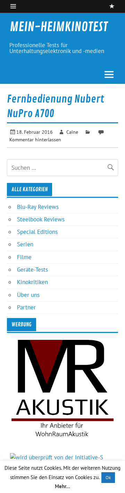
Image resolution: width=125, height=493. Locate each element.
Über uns (28, 295)
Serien (25, 244)
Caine (72, 132)
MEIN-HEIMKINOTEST (59, 27)
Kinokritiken (32, 282)
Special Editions (37, 232)
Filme (24, 257)
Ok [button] (108, 478)
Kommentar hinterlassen (35, 139)
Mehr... (62, 486)
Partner (26, 307)
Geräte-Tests (32, 269)
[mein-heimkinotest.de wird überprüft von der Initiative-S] (56, 457)
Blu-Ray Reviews (38, 207)
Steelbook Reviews (41, 219)
